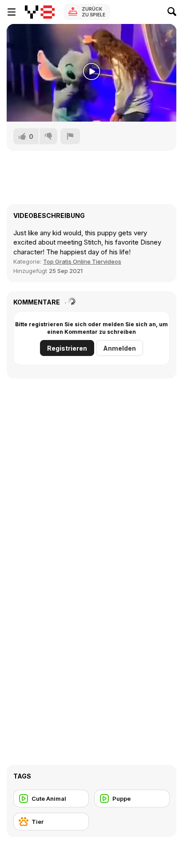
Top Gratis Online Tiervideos (82, 261)
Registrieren (67, 348)
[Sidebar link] (11, 12)
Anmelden (119, 348)
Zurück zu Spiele (93, 11)
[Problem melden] (70, 136)
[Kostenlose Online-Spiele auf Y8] (40, 12)
